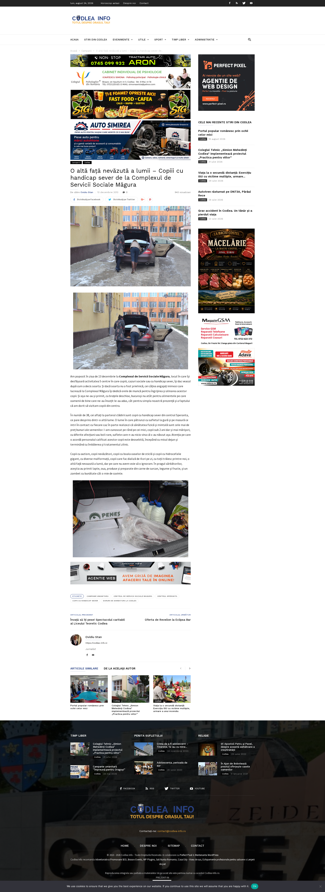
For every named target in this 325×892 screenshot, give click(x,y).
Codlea (87, 162)
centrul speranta (167, 596)
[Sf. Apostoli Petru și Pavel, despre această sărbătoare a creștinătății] (207, 749)
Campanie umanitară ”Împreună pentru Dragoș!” (109, 768)
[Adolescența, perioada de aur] (143, 767)
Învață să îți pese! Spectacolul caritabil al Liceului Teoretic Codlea (97, 621)
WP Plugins (149, 859)
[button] (249, 39)
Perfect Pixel (186, 855)
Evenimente (121, 39)
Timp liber (179, 39)
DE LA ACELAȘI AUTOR (119, 668)
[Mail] (93, 655)
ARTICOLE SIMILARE (84, 668)
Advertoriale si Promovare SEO (111, 859)
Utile (142, 39)
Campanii (76, 162)
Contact (144, 3)
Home (125, 845)
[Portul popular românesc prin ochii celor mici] (89, 689)
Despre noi (129, 3)
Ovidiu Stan (86, 192)
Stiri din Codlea (95, 39)
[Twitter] (244, 3)
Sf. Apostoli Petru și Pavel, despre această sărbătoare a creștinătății (238, 746)
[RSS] (236, 3)
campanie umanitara (98, 596)
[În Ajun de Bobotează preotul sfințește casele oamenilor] (207, 768)
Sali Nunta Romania (166, 859)
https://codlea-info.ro (96, 643)
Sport (158, 39)
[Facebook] (229, 3)
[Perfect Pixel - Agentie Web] (226, 110)
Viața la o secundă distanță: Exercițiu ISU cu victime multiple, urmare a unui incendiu (171, 708)
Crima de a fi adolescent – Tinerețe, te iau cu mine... (172, 745)
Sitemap (174, 845)
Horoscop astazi (110, 3)
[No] (320, 886)
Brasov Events (135, 859)
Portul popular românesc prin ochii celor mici (87, 707)
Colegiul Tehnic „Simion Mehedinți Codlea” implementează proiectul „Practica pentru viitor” (126, 709)
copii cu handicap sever (85, 601)
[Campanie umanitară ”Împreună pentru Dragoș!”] (79, 771)
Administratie (204, 39)
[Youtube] (251, 3)
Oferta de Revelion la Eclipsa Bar (168, 619)
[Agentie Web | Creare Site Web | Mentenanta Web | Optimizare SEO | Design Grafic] (130, 587)
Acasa (74, 39)
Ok (254, 886)
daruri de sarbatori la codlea (119, 601)
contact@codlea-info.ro (171, 831)
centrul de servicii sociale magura (133, 596)
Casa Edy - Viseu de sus (189, 859)
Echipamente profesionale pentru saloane (224, 859)
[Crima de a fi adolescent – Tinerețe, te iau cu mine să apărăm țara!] (143, 749)
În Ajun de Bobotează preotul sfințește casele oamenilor (235, 766)
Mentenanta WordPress (206, 855)
